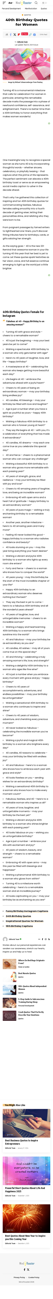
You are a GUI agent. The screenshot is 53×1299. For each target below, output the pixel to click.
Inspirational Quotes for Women (24, 921)
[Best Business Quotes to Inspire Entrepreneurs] (26, 1123)
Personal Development (26, 1006)
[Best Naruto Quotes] (9, 977)
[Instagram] (46, 939)
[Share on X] (15, 35)
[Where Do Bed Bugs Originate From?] (9, 964)
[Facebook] (42, 939)
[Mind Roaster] (23, 3)
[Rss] (49, 939)
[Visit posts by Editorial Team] (5, 939)
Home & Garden (23, 967)
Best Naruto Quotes (27, 973)
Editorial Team (22, 42)
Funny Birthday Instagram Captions (27, 911)
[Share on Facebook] (11, 35)
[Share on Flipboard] (19, 35)
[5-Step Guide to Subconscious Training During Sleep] (9, 1003)
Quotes (27, 15)
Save (25, 34)
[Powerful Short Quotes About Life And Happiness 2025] (26, 1171)
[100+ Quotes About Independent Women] (9, 990)
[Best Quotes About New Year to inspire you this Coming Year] (26, 1218)
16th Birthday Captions (19, 926)
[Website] (39, 939)
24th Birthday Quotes (18, 916)
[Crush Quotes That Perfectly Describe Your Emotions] (9, 1016)
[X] (28, 1270)
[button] (5, 3)
